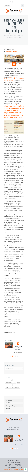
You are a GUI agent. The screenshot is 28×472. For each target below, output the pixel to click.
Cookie (22, 469)
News (16, 34)
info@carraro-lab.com (15, 429)
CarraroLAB (9, 400)
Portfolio (8, 403)
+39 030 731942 (14, 427)
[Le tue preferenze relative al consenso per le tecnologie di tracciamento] (25, 469)
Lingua (8, 5)
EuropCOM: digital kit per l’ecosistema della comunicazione (18, 347)
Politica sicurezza (14, 469)
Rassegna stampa (11, 406)
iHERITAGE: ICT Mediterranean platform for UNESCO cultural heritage (14, 78)
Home (11, 34)
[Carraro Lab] (14, 11)
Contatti (8, 408)
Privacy (6, 469)
